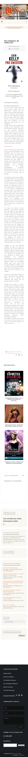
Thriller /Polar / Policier (14, 353)
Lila (6, 353)
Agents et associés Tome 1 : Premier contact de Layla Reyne (13, 574)
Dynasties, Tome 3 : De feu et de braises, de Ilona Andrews (14, 462)
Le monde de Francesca (10, 680)
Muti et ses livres (8, 687)
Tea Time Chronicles (9, 690)
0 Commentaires (14, 49)
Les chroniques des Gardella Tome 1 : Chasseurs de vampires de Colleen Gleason (13, 583)
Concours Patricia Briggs (10, 567)
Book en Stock (7, 673)
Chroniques (18, 351)
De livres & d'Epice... (9, 676)
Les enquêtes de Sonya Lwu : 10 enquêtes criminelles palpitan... (14, 399)
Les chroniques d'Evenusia (11, 683)
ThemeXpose (21, 755)
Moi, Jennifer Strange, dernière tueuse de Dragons (12, 590)
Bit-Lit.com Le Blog (17, 753)
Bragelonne (12, 351)
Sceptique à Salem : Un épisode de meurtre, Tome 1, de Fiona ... (14, 425)
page (11, 542)
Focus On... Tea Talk (9, 605)
